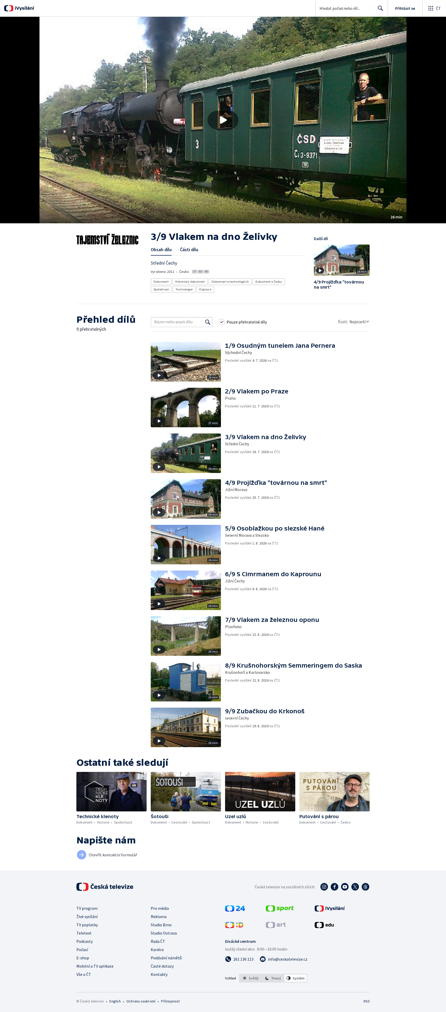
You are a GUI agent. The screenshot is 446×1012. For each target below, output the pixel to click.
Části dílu (189, 249)
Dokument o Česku (269, 281)
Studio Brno (161, 924)
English (115, 1001)
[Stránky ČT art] (276, 926)
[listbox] (273, 978)
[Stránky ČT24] (235, 910)
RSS (367, 1001)
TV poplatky (87, 924)
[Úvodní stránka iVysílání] (24, 8)
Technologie (184, 289)
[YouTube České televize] (345, 887)
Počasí (82, 949)
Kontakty (159, 974)
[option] (251, 978)
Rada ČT (158, 941)
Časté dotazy (162, 966)
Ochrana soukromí (140, 1001)
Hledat (380, 8)
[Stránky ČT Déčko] (234, 926)
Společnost (161, 289)
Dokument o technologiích (230, 281)
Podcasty (84, 941)
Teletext (84, 933)
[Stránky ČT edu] (324, 926)
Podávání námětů (166, 957)
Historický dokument (190, 281)
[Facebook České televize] (334, 887)
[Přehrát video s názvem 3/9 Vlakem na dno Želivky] (223, 120)
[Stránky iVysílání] (330, 910)
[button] (223, 120)
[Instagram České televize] (324, 887)
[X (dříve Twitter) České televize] (355, 887)
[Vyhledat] (208, 322)
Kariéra (157, 949)
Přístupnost (170, 1001)
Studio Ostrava (164, 933)
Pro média (160, 908)
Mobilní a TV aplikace (95, 966)
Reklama (158, 916)
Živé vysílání (87, 916)
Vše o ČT (83, 974)
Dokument (161, 281)
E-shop (82, 957)
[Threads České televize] (365, 887)
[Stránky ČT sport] (280, 910)
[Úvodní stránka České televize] (105, 887)
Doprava (205, 289)
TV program (87, 908)
